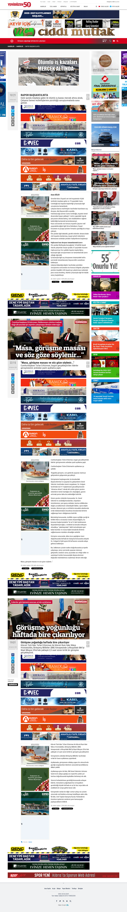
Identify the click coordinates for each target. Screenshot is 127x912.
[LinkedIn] (12, 114)
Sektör (96, 328)
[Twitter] (12, 110)
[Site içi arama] (117, 41)
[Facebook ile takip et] (56, 901)
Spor (95, 354)
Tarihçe (74, 888)
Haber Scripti (62, 905)
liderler (30, 842)
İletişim (80, 888)
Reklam (60, 1)
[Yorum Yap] (12, 124)
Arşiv (53, 888)
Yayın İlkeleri (66, 888)
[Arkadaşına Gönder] (12, 117)
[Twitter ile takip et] (60, 901)
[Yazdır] (12, 121)
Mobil (54, 1)
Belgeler (66, 1)
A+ (88, 95)
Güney (95, 380)
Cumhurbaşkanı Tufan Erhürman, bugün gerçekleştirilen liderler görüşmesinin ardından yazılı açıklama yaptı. (49, 366)
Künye (59, 888)
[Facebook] (12, 107)
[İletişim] (114, 41)
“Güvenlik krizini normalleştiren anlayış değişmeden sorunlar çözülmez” (40, 41)
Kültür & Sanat (99, 302)
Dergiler (97, 276)
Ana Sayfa (42, 1)
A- (88, 98)
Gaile (49, 1)
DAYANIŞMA (73, 1)
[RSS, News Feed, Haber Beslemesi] (63, 901)
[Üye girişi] (67, 901)
